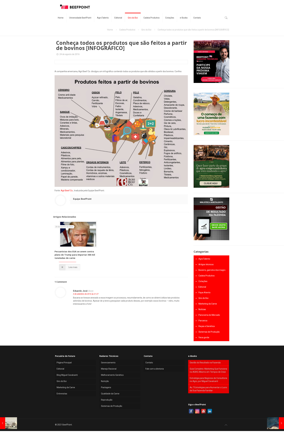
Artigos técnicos (206, 264)
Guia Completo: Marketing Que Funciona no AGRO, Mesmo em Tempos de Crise (208, 370)
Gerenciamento (108, 362)
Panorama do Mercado (209, 315)
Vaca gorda (204, 337)
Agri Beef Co (67, 190)
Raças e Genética (207, 326)
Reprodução (106, 400)
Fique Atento (204, 292)
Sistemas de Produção (209, 332)
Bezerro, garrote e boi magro (212, 270)
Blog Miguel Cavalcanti (67, 375)
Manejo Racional (108, 369)
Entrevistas (62, 393)
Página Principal (64, 362)
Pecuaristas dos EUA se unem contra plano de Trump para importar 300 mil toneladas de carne (75, 254)
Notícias (202, 309)
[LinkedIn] (209, 411)
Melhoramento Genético (112, 375)
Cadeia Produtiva (127, 30)
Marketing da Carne (208, 304)
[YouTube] (203, 411)
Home (110, 30)
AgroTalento (204, 259)
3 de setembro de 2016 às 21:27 (86, 294)
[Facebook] (191, 411)
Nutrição (105, 381)
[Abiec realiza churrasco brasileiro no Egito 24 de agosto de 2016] (8, 423)
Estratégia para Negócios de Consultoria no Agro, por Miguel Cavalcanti (208, 379)
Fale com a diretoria (154, 369)
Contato (149, 362)
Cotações (203, 281)
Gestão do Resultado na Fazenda (205, 362)
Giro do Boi (146, 30)
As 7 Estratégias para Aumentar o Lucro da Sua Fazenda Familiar (208, 389)
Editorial (202, 287)
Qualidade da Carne (110, 393)
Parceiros (203, 320)
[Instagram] (197, 411)
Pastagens (106, 387)
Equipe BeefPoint (82, 199)
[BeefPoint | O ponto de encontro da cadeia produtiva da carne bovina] (74, 6)
